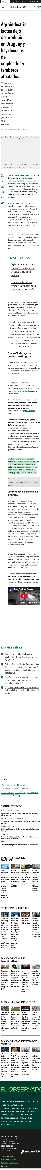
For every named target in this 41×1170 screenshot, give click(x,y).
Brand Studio (32, 1108)
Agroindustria (33, 792)
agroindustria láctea (19, 175)
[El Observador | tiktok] (39, 1090)
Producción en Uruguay (10, 796)
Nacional (5, 1105)
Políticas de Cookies (8, 1156)
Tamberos (24, 789)
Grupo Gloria (27, 178)
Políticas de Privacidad (9, 1159)
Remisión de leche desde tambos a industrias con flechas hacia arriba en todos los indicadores (19, 837)
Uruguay (5, 2)
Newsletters (6, 1121)
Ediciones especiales (9, 1118)
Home (3, 1102)
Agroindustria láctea (9, 785)
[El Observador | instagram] (30, 1090)
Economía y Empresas (10, 1108)
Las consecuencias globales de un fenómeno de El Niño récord (19, 844)
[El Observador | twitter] (22, 1090)
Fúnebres (13, 1115)
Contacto (4, 1166)
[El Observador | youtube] (34, 1090)
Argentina (15, 2)
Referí (35, 1102)
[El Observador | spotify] (30, 1094)
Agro (32, 7)
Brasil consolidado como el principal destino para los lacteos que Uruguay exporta (20, 830)
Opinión (4, 1115)
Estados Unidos (7, 1125)
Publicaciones (26, 1118)
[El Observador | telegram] (34, 1094)
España (28, 1121)
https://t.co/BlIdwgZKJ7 (24, 340)
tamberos (12, 197)
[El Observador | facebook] (26, 1090)
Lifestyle (34, 1112)
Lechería (23, 785)
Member (10, 1102)
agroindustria (29, 411)
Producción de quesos (10, 789)
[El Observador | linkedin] (25, 1094)
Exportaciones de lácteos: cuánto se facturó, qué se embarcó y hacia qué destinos (19, 814)
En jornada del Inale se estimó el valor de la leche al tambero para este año (20, 822)
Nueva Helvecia (7, 792)
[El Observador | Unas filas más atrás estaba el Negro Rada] (25, 916)
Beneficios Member (23, 1102)
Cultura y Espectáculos (18, 1112)
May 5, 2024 (24, 347)
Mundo (4, 1112)
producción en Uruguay (18, 184)
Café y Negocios (17, 1105)
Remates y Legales (26, 1115)
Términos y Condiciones (9, 1163)
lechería (10, 86)
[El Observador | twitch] (39, 1094)
